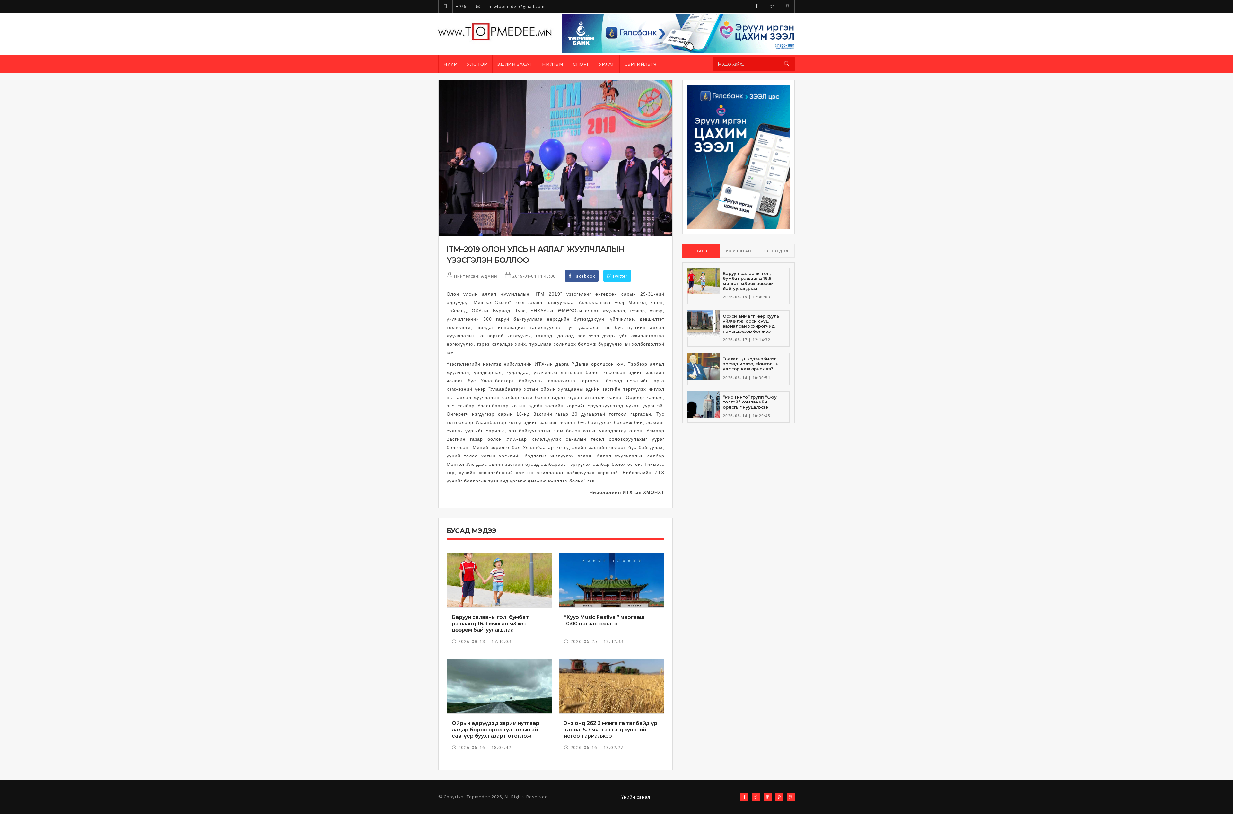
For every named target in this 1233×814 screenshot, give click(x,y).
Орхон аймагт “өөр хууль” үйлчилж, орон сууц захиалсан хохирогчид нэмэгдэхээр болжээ (752, 324)
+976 (460, 6)
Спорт (581, 63)
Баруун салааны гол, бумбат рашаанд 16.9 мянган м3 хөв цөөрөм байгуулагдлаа (490, 623)
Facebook (584, 276)
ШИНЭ (701, 250)
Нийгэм (552, 63)
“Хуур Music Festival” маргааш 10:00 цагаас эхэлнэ (604, 620)
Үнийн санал (635, 797)
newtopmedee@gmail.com (516, 6)
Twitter (619, 276)
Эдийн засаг (514, 63)
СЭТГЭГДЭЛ (776, 250)
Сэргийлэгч (640, 63)
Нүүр (450, 63)
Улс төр (477, 63)
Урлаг (607, 63)
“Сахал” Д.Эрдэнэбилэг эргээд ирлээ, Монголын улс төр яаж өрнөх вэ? (751, 363)
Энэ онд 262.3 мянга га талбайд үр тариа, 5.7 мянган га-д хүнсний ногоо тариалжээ (610, 729)
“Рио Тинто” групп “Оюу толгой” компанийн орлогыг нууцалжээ (750, 402)
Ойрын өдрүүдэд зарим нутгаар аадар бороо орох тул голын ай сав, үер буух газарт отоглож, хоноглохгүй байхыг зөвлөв (495, 732)
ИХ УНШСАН (738, 250)
